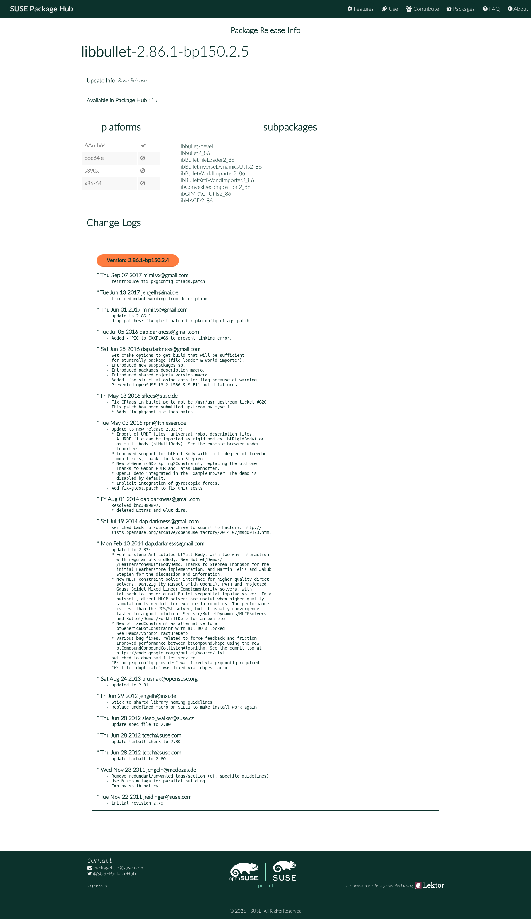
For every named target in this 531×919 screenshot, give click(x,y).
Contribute (425, 9)
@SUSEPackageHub (114, 873)
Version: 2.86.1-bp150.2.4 (138, 260)
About (520, 9)
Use (392, 9)
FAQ (493, 9)
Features (363, 9)
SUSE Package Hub (41, 9)
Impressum (97, 885)
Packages (463, 9)
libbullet (106, 52)
